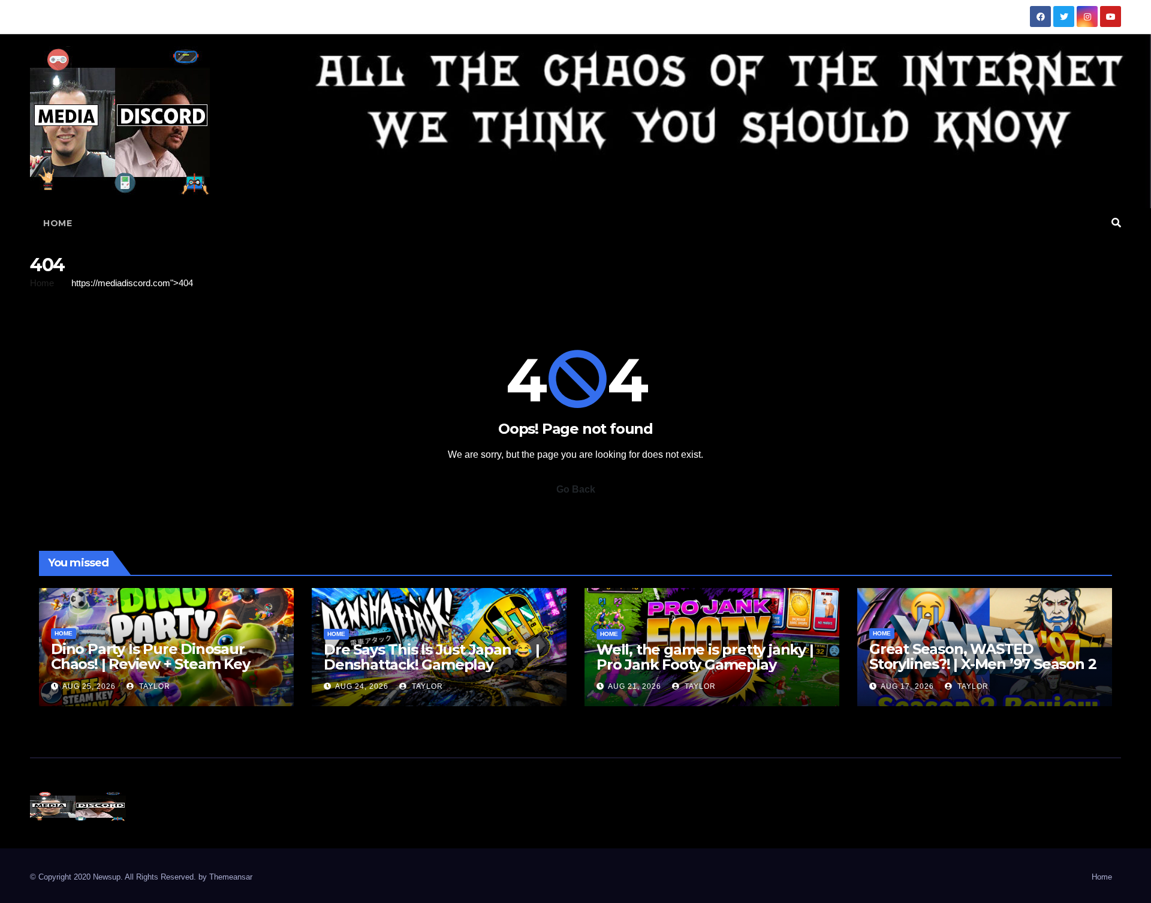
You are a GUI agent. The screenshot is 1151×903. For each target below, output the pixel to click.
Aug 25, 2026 (89, 686)
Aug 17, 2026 (907, 686)
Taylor (153, 686)
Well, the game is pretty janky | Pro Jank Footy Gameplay (704, 657)
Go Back (575, 489)
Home (57, 223)
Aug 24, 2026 (361, 686)
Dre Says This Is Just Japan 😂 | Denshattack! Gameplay (432, 657)
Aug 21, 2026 (634, 686)
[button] (1116, 223)
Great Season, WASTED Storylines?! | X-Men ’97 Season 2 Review (982, 664)
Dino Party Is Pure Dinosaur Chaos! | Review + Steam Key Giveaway (150, 664)
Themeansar (230, 876)
